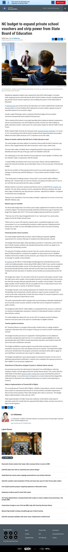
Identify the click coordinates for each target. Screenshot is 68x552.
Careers (54, 537)
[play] (4, 8)
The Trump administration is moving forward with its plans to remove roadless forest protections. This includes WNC (32, 499)
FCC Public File (42, 537)
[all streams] (65, 8)
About (26, 530)
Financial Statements (58, 534)
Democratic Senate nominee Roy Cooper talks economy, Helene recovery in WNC (26, 464)
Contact (27, 534)
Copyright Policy (29, 537)
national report (11, 106)
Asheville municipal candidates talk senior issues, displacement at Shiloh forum (26, 517)
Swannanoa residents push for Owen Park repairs (16, 492)
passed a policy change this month (32, 374)
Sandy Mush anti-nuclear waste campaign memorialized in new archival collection (26, 475)
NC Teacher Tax (56, 187)
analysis (9, 262)
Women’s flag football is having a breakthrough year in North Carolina (22, 511)
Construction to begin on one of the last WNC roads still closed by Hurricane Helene (27, 505)
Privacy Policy (42, 530)
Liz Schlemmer (15, 38)
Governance (55, 530)
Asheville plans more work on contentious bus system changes (20, 469)
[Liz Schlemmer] (5, 417)
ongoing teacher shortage (46, 131)
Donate (61, 2)
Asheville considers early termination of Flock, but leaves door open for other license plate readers (31, 481)
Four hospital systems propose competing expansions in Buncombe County (24, 486)
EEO (40, 534)
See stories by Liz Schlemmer (21, 423)
